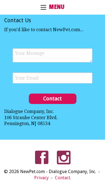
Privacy (42, 177)
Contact (62, 177)
